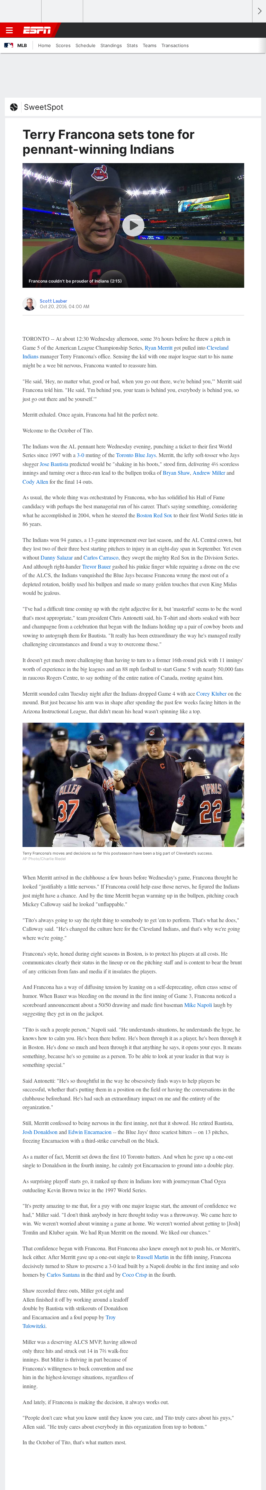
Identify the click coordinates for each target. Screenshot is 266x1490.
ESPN (37, 30)
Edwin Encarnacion (90, 1131)
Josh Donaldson (40, 1131)
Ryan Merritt (158, 347)
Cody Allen (35, 481)
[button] (243, 30)
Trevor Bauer (96, 566)
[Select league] (21, 11)
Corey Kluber (211, 693)
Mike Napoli (198, 1004)
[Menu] (9, 30)
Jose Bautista (54, 463)
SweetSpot (43, 106)
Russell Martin (153, 1256)
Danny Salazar (57, 557)
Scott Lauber (53, 301)
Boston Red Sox (154, 515)
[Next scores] (259, 11)
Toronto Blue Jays (136, 454)
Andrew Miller (209, 472)
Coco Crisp (134, 1274)
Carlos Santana (63, 1274)
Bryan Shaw (176, 472)
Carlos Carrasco (100, 557)
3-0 (80, 454)
